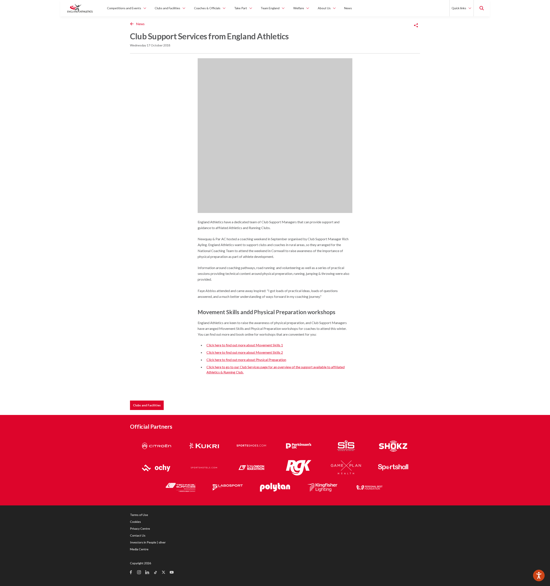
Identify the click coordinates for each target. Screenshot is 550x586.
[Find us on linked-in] (147, 572)
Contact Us (137, 535)
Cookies (135, 521)
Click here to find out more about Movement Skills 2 (244, 352)
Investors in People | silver (148, 542)
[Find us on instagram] (139, 572)
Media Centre (139, 549)
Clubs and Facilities (147, 405)
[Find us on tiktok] (155, 572)
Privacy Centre (140, 528)
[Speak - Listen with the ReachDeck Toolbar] (539, 575)
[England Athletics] (80, 8)
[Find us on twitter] (163, 572)
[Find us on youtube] (172, 572)
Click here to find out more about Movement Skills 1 (244, 345)
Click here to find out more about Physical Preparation (246, 360)
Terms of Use (139, 515)
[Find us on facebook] (131, 572)
